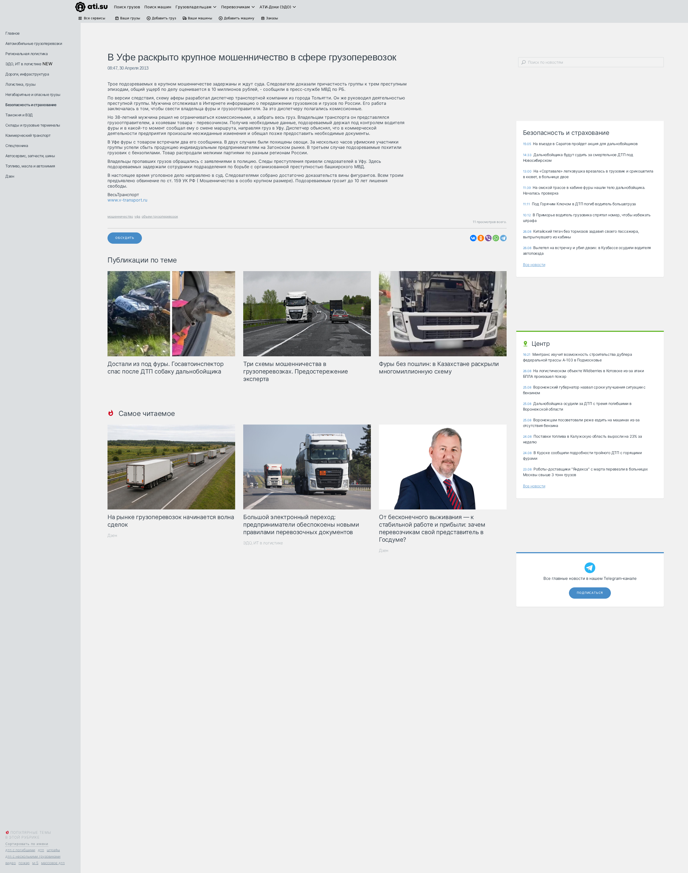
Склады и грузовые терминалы (32, 125)
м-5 (35, 863)
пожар (24, 863)
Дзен (9, 176)
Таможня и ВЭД (19, 115)
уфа (137, 216)
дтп (41, 850)
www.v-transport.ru (127, 200)
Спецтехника (16, 145)
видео (10, 863)
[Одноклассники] (481, 238)
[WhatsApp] (496, 238)
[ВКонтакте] (473, 238)
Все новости (534, 264)
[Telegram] (503, 238)
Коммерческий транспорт (27, 135)
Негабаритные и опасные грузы (32, 94)
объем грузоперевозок (160, 216)
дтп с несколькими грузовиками (32, 856)
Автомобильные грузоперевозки (33, 43)
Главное (12, 33)
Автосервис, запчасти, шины (30, 155)
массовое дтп (53, 863)
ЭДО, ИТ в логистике (23, 64)
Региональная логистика (26, 53)
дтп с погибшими (20, 850)
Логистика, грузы (20, 84)
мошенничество (120, 216)
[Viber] (488, 238)
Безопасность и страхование (30, 104)
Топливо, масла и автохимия (30, 166)
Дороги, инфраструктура (27, 74)
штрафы (53, 850)
